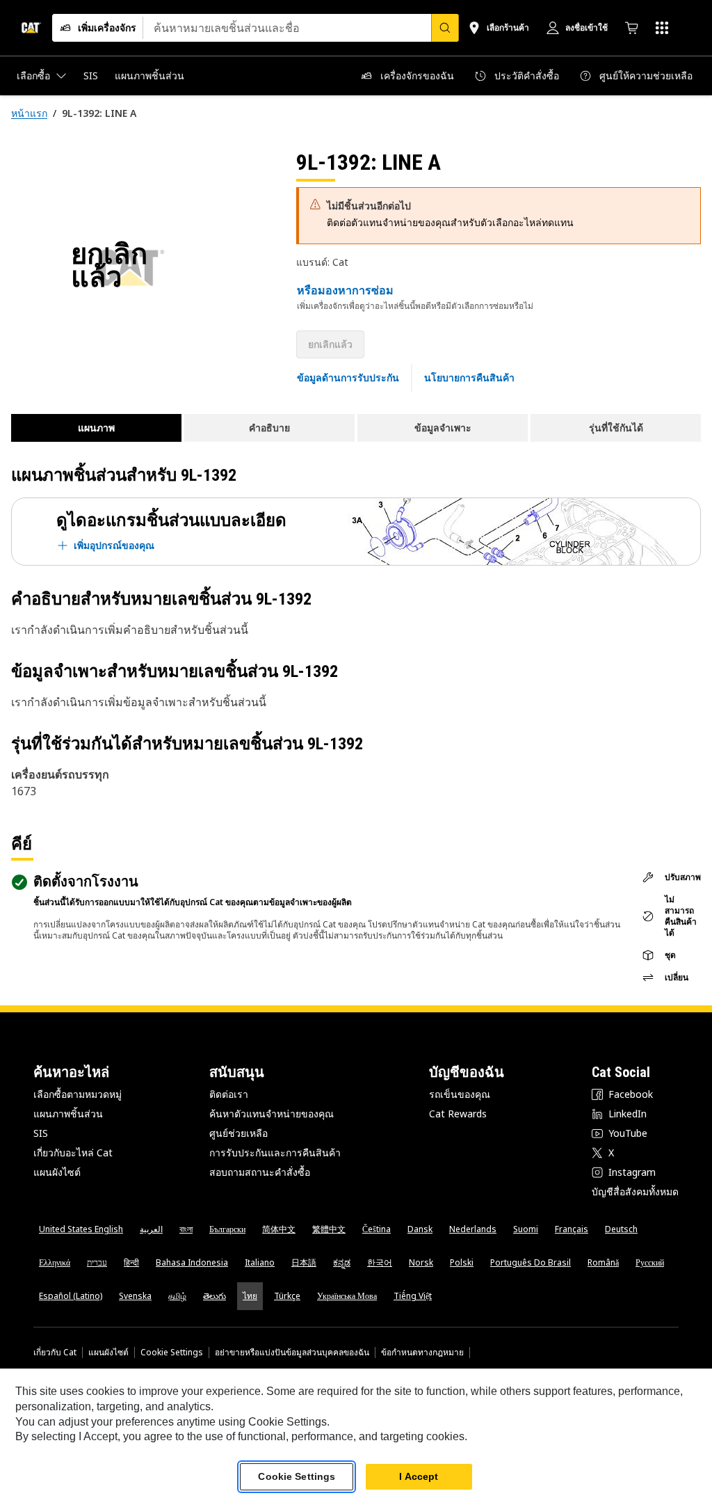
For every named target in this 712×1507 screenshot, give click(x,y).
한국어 (379, 1262)
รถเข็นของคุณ (459, 1094)
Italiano (260, 1262)
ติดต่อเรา (228, 1094)
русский (650, 1262)
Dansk (419, 1229)
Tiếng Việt (413, 1296)
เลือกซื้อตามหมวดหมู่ (77, 1094)
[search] (445, 28)
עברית (97, 1262)
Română (603, 1262)
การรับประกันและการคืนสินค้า (275, 1152)
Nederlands (472, 1229)
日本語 (303, 1262)
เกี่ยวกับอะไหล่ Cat (73, 1152)
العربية (151, 1229)
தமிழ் (177, 1296)
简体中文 (279, 1229)
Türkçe (287, 1296)
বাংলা (186, 1229)
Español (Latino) (70, 1296)
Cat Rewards (458, 1113)
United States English (81, 1229)
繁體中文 (329, 1229)
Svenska (135, 1296)
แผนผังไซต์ (57, 1172)
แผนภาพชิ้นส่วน (68, 1113)
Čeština (376, 1229)
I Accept (418, 1476)
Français (571, 1229)
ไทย (250, 1296)
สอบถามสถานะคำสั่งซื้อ (259, 1172)
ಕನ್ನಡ (341, 1262)
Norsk (421, 1262)
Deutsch (621, 1229)
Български (227, 1229)
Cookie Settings (171, 1352)
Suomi (525, 1229)
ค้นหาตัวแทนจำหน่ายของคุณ (271, 1113)
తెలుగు (214, 1296)
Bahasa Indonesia (192, 1262)
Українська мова (347, 1296)
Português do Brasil (530, 1262)
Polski (462, 1262)
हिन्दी (131, 1262)
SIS (40, 1133)
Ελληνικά (54, 1262)
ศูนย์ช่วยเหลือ (238, 1133)
